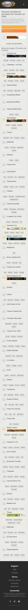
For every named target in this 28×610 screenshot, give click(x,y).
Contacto (14, 573)
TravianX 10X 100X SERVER (14, 44)
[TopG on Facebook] (10, 601)
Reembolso (15, 586)
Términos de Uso (15, 580)
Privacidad (14, 583)
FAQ (14, 569)
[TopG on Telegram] (19, 601)
